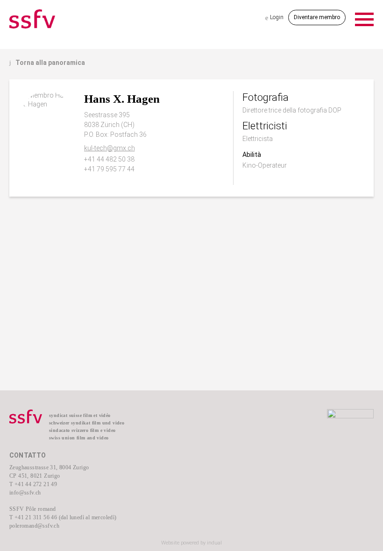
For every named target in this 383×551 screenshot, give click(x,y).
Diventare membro (317, 17)
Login (274, 17)
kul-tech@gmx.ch (109, 148)
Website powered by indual (191, 543)
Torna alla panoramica (47, 62)
